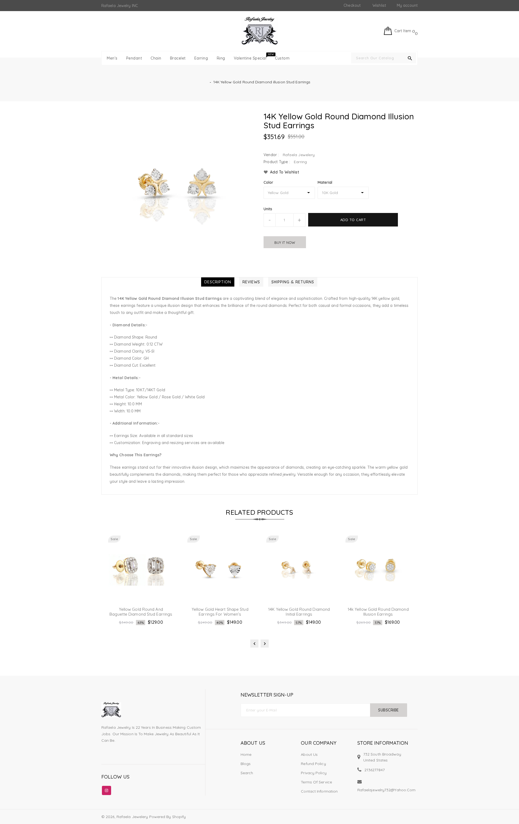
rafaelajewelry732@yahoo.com (386, 789)
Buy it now (284, 242)
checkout (352, 5)
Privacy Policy (313, 772)
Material (325, 182)
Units (268, 208)
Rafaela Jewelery (132, 816)
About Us (309, 754)
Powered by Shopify (167, 816)
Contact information (319, 791)
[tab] (217, 282)
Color (269, 182)
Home (246, 754)
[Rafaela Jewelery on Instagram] (106, 789)
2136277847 (374, 769)
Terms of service (316, 782)
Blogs (246, 763)
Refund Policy (313, 763)
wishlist (379, 5)
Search (247, 772)
